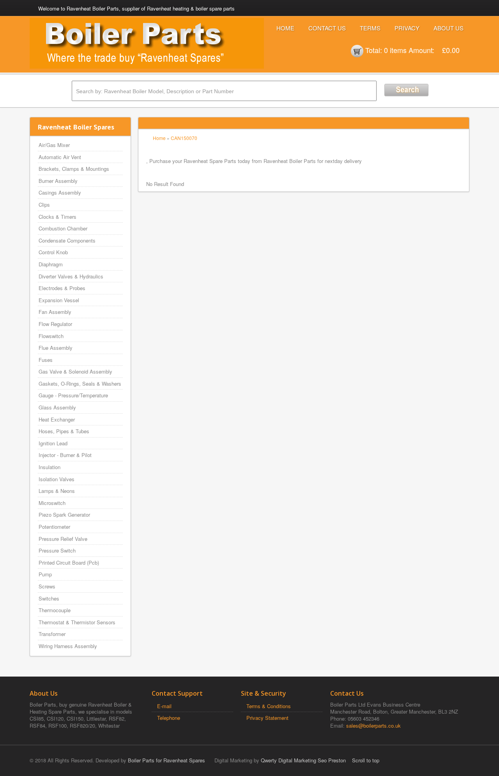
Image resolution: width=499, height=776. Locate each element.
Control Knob (53, 252)
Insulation (49, 467)
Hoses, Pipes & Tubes (64, 431)
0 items (395, 50)
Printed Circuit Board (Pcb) (69, 562)
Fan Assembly (55, 311)
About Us (449, 28)
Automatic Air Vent (60, 157)
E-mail (164, 706)
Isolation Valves (56, 479)
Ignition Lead (53, 443)
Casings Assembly (60, 192)
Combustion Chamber (63, 228)
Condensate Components (67, 240)
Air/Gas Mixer (54, 145)
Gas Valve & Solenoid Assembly (75, 371)
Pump (45, 574)
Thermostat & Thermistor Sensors (77, 622)
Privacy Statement (267, 717)
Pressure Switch (57, 550)
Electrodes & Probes (62, 288)
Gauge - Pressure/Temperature (73, 395)
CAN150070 (184, 138)
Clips (44, 204)
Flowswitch (51, 336)
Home (285, 28)
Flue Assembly (56, 347)
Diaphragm (51, 264)
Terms (370, 28)
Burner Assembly (58, 180)
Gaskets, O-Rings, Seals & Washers (80, 383)
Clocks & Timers (57, 216)
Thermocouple (55, 610)
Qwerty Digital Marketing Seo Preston (303, 760)
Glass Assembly (57, 407)
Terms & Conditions (268, 706)
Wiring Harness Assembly (68, 646)
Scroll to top (365, 760)
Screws (47, 586)
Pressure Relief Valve (63, 538)
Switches (49, 598)
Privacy (407, 28)
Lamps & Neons (57, 490)
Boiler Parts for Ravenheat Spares (166, 760)
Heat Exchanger (57, 419)
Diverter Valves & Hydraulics (71, 276)
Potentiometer (54, 526)
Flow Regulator (55, 324)
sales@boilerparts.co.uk (373, 725)
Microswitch (52, 503)
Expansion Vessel (59, 300)
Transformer (52, 634)
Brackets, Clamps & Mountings (74, 168)
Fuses (46, 359)
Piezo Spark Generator (64, 514)
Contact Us (327, 28)
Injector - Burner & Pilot (65, 455)
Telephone (168, 717)
